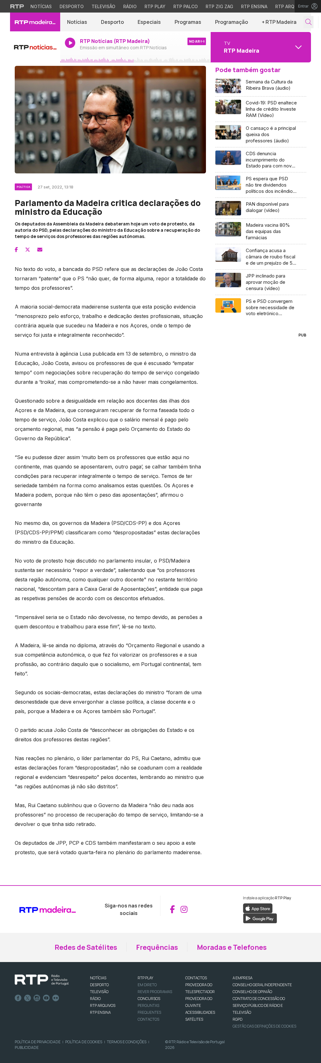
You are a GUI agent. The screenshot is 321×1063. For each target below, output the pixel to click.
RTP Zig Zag (219, 6)
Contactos (148, 1019)
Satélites (194, 1019)
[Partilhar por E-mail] (39, 249)
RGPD (237, 1019)
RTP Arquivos (291, 6)
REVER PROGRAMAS (155, 991)
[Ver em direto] (35, 47)
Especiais (149, 22)
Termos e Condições (126, 1041)
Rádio (130, 6)
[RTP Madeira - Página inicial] (35, 22)
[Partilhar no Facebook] (16, 249)
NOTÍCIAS (98, 978)
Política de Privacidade (38, 1041)
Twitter (27, 998)
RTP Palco (185, 6)
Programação (231, 22)
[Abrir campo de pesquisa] (308, 22)
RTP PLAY (145, 978)
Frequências (157, 947)
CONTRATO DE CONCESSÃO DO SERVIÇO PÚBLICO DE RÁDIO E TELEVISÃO (259, 1005)
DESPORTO (99, 984)
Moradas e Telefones (232, 947)
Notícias (41, 6)
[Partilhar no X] (27, 249)
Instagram (37, 998)
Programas (188, 22)
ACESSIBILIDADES (200, 1012)
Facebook (18, 998)
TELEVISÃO (99, 991)
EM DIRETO (147, 984)
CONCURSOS (149, 998)
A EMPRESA (242, 978)
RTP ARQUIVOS (102, 1005)
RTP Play (155, 6)
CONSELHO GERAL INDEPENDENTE (262, 984)
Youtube (46, 998)
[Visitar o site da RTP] (17, 6)
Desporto (72, 6)
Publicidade (27, 1047)
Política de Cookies (83, 1041)
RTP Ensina (254, 6)
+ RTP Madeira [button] (279, 22)
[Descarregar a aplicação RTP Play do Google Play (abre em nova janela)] (260, 917)
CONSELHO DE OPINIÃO (252, 991)
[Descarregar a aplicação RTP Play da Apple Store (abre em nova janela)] (258, 907)
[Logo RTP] (42, 980)
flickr (55, 998)
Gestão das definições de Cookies (264, 1026)
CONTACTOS (196, 978)
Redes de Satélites (86, 947)
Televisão (103, 6)
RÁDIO (95, 998)
